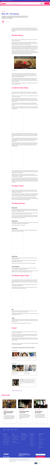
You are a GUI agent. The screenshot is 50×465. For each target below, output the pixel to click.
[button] (42, 0)
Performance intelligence (6, 439)
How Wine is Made (26, 372)
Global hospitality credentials (6, 438)
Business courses (32, 438)
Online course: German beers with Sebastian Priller (9, 412)
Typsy (23, 380)
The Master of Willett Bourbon (16, 372)
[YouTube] (8, 457)
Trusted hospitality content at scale (7, 436)
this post (33, 343)
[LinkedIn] (3, 457)
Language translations (5, 442)
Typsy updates (13, 390)
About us (4, 429)
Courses (8, 429)
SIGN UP (42, 3)
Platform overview (5, 435)
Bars (21, 390)
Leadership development (15, 438)
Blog (39, 448)
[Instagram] (5, 457)
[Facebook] (7, 457)
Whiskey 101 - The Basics (23, 357)
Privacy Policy (28, 459)
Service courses (31, 445)
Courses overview (32, 435)
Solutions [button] (11, 3)
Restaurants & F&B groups (24, 436)
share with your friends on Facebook (28, 347)
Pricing (18, 3)
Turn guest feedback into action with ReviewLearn (6, 0)
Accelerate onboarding (14, 435)
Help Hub (40, 438)
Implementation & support (42, 439)
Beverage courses (32, 436)
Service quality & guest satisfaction (16, 442)
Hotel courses (31, 442)
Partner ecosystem (41, 442)
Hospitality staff (18, 390)
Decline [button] (39, 463)
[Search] (38, 3)
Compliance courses (32, 439)
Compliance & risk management (15, 439)
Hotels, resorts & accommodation (24, 435)
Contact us (15, 429)
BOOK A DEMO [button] (47, 3)
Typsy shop (40, 445)
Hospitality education (23, 439)
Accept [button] (36, 463)
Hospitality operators (23, 438)
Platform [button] (8, 3)
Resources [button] (14, 3)
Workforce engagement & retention (16, 436)
